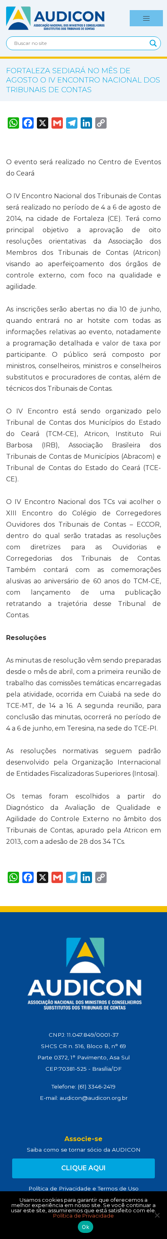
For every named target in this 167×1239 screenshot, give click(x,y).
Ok (85, 1227)
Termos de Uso (118, 1188)
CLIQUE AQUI (83, 1168)
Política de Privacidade (59, 1188)
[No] (157, 1215)
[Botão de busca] (153, 43)
